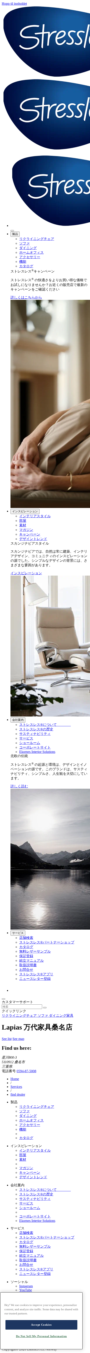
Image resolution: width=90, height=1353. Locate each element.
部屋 (22, 520)
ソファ (24, 243)
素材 (22, 525)
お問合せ (26, 969)
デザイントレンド (33, 539)
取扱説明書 (28, 965)
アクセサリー (29, 257)
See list (7, 1039)
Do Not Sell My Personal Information (41, 1336)
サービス (26, 738)
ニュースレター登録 (35, 979)
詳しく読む (19, 786)
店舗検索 (26, 938)
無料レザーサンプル (35, 951)
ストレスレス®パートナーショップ (46, 942)
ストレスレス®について (45, 724)
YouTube (25, 1290)
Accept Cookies (41, 1324)
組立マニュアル (31, 960)
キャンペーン (29, 534)
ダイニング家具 (61, 1015)
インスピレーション (25, 511)
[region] (41, 1321)
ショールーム (29, 743)
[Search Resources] (45, 1007)
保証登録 (26, 956)
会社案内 (18, 719)
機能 (22, 261)
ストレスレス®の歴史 (36, 729)
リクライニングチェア (36, 239)
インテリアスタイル (35, 516)
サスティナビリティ (35, 734)
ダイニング (28, 248)
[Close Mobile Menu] (12, 230)
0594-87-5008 (26, 1071)
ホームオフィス (31, 252)
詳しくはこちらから (26, 297)
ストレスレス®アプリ (36, 974)
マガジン (26, 530)
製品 (15, 234)
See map (18, 1039)
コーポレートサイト (35, 747)
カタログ (26, 266)
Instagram (26, 1286)
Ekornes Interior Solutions (37, 752)
